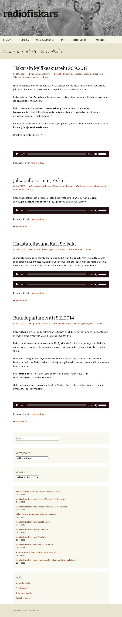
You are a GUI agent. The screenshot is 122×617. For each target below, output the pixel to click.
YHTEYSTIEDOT (81, 39)
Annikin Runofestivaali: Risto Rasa (32, 529)
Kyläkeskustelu (75, 73)
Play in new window (33, 162)
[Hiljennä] (96, 154)
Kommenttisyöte (24, 593)
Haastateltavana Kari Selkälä (44, 244)
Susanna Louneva (31, 77)
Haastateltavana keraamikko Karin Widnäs (36, 552)
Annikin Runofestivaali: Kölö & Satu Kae (34, 544)
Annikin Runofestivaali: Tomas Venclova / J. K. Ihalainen (41, 506)
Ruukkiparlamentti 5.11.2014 (43, 318)
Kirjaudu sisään (23, 583)
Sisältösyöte (22, 588)
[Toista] (17, 154)
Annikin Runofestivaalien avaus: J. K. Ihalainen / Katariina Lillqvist (46, 560)
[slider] (102, 154)
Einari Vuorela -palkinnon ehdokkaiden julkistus (38, 491)
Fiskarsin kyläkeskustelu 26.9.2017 (50, 68)
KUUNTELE (101, 39)
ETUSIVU (7, 39)
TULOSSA (24, 39)
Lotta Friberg (90, 73)
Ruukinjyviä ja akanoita (41, 186)
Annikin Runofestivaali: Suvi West (31, 537)
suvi (46, 77)
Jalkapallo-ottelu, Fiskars (40, 180)
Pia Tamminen (74, 323)
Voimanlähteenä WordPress (26, 610)
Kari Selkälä (61, 73)
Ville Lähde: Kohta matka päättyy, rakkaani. (36, 514)
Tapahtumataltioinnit (40, 73)
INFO (63, 39)
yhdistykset (87, 323)
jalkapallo (82, 186)
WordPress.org (23, 597)
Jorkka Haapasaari (97, 186)
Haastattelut (37, 249)
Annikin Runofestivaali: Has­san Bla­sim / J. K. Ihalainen (41, 499)
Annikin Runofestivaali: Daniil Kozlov (33, 521)
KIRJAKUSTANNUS (45, 39)
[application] (61, 154)
